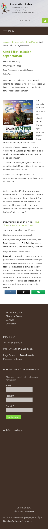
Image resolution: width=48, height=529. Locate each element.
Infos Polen (31, 42)
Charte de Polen (14, 316)
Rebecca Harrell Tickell (22, 225)
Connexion (11, 323)
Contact (10, 320)
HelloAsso (29, 511)
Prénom (10, 396)
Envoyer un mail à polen (21, 349)
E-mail (10, 406)
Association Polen (21, 4)
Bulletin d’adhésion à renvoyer (18, 521)
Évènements (18, 42)
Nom (9, 385)
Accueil (6, 42)
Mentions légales (14, 312)
